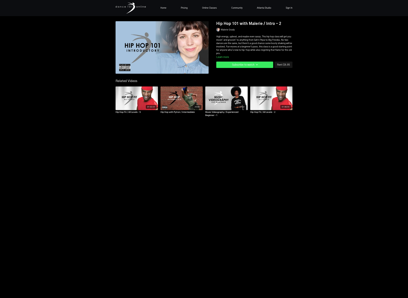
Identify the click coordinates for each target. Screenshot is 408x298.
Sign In (289, 8)
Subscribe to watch (243, 64)
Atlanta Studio (264, 8)
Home (163, 8)
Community (237, 8)
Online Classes (209, 8)
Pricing (184, 8)
